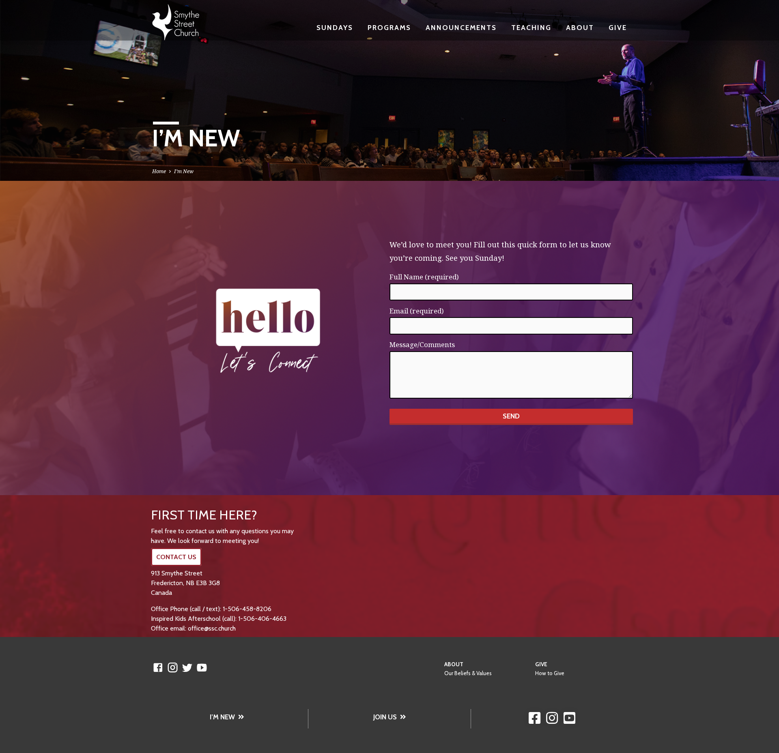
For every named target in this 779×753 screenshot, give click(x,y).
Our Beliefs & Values (468, 673)
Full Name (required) (424, 276)
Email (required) (417, 310)
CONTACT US (176, 557)
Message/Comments (422, 344)
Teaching (531, 27)
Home (159, 171)
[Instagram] (173, 667)
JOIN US (385, 717)
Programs (389, 27)
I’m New (184, 171)
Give (618, 27)
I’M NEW (222, 717)
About (580, 27)
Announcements (461, 27)
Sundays (334, 27)
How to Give (549, 673)
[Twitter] (187, 667)
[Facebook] (158, 667)
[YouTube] (202, 667)
